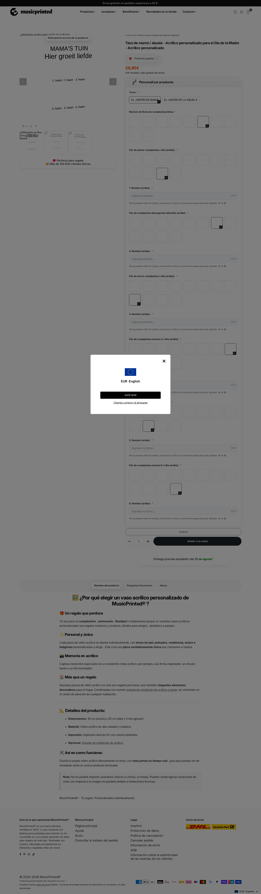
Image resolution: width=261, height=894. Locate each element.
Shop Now (131, 395)
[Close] (164, 361)
